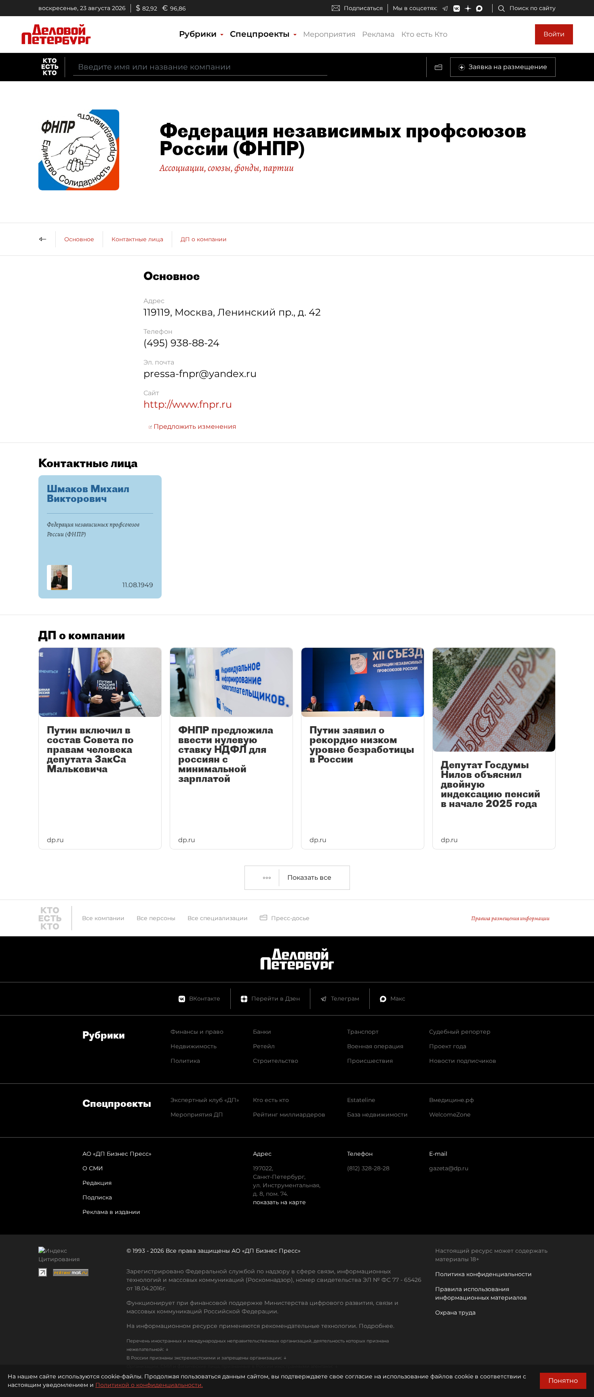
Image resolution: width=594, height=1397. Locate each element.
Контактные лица (137, 239)
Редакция (97, 1182)
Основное (79, 239)
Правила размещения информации (510, 918)
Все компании (103, 918)
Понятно (563, 1380)
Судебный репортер (460, 1031)
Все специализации (217, 918)
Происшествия (370, 1060)
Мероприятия (329, 34)
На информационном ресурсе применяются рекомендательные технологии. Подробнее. (260, 1326)
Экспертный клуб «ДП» (205, 1100)
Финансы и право (197, 1031)
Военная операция (375, 1046)
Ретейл (264, 1046)
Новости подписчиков (462, 1060)
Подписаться (363, 8)
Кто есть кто (271, 1100)
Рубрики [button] (199, 34)
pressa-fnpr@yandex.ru (200, 373)
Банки (262, 1031)
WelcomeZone (449, 1114)
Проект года (447, 1046)
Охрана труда (455, 1312)
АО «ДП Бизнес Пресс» (117, 1153)
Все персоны (156, 918)
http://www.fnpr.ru (187, 404)
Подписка (97, 1197)
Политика (185, 1060)
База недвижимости (377, 1114)
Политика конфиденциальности (483, 1274)
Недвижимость (194, 1046)
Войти (554, 34)
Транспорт (363, 1031)
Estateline (361, 1100)
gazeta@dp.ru (448, 1168)
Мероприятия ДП (197, 1114)
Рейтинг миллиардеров (289, 1114)
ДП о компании (204, 239)
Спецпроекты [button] (261, 34)
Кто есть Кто (424, 34)
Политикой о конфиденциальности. (149, 1385)
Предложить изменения (194, 426)
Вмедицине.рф (451, 1100)
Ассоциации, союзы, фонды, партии (227, 167)
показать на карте (279, 1202)
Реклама (378, 34)
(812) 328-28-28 (368, 1168)
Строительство (275, 1060)
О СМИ (92, 1168)
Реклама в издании (111, 1212)
